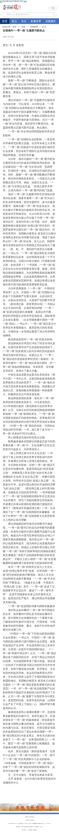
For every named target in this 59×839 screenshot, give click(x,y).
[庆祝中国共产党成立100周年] (29, 1)
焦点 (14, 21)
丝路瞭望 (34, 27)
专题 (23, 27)
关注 (23, 21)
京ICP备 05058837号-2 (13, 823)
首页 (4, 21)
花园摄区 (50, 21)
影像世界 (36, 21)
